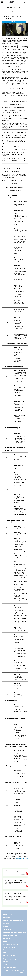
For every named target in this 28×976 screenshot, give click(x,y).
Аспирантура (7, 938)
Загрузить (22, 874)
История (6, 923)
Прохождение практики (10, 935)
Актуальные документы (10, 967)
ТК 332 (5, 965)
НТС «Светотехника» (9, 953)
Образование (7, 929)
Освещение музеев (9, 947)
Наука (5, 941)
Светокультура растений (11, 944)
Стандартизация (9, 956)
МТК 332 (6, 962)
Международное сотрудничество (13, 920)
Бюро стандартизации (10, 959)
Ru (11, 1)
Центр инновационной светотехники (14, 932)
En (15, 1)
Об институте (8, 914)
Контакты (6, 926)
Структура (6, 917)
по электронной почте (20, 97)
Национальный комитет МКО (12, 950)
